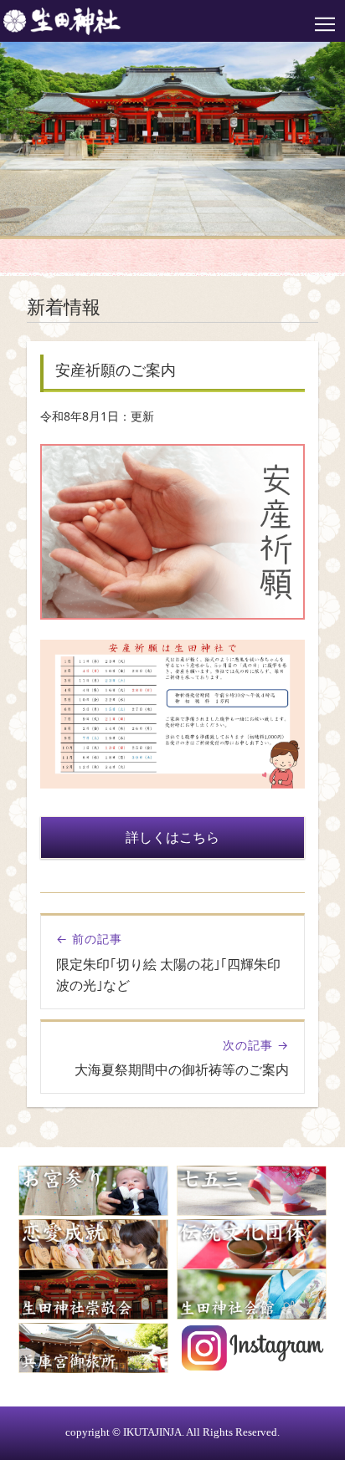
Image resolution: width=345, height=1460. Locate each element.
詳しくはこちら (172, 837)
